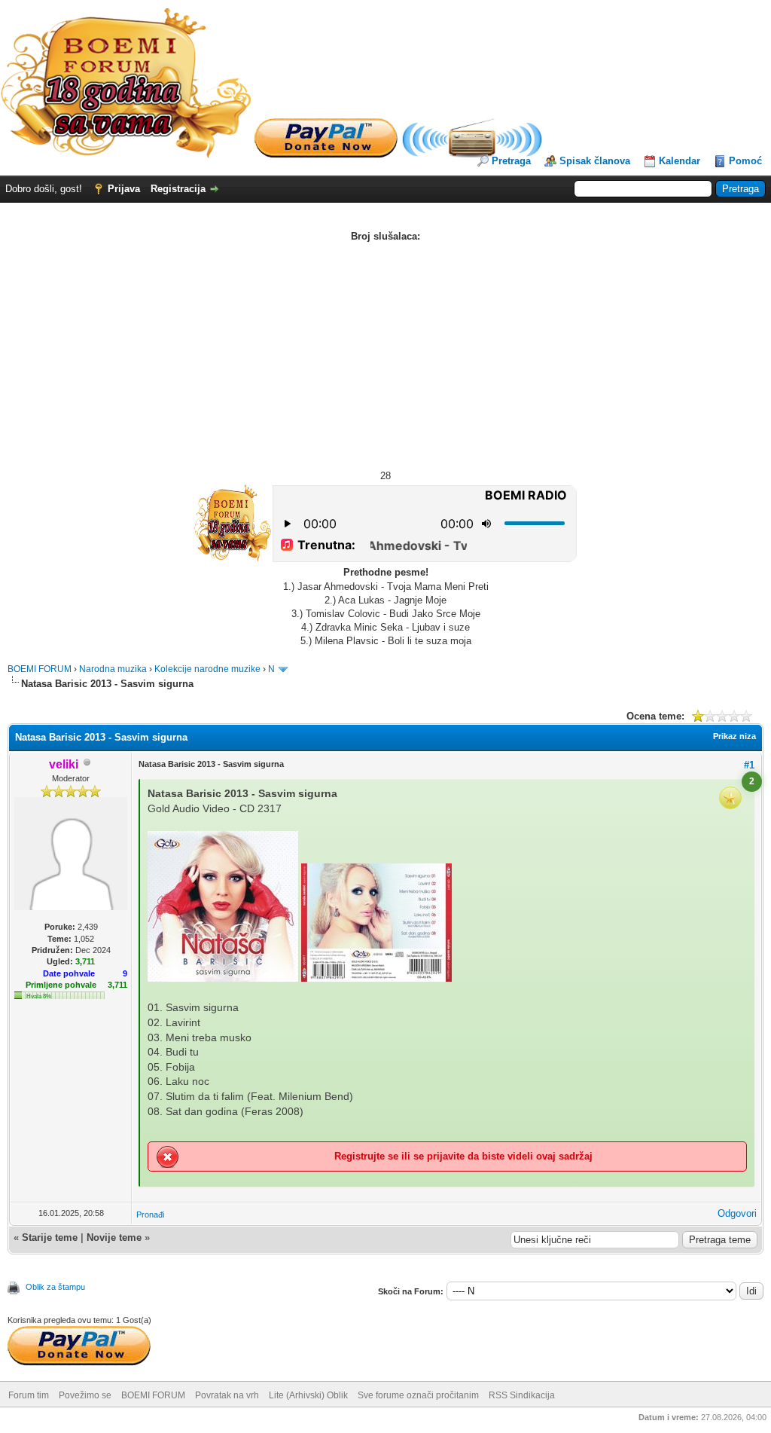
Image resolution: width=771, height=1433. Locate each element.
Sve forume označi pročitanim (418, 1395)
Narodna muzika (113, 669)
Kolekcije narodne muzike (207, 669)
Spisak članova (594, 161)
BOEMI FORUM (40, 669)
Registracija (178, 188)
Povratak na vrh (227, 1395)
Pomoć (745, 161)
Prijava (124, 188)
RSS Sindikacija (522, 1395)
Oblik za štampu (55, 1286)
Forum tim (28, 1395)
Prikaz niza (734, 736)
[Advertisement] (385, 356)
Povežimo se (85, 1395)
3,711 (117, 984)
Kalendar (679, 161)
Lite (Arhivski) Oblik (308, 1395)
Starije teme (50, 1237)
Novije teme (114, 1237)
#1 (749, 765)
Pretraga (511, 161)
